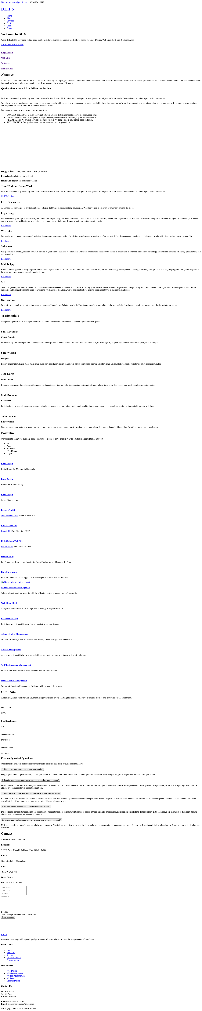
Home (9, 16)
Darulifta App (7, 556)
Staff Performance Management (16, 665)
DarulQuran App (9, 572)
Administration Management (14, 634)
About (9, 18)
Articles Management (11, 649)
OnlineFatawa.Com (9, 515)
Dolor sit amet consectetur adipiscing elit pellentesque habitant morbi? (31, 793)
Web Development (15, 973)
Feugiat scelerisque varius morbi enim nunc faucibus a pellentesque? (30, 780)
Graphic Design (13, 981)
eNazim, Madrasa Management (15, 587)
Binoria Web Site (9, 525)
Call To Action (7, 196)
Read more (6, 225)
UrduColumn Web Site (12, 541)
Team (9, 26)
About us (11, 952)
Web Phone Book (9, 603)
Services (10, 21)
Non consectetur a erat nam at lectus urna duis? (22, 769)
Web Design (12, 971)
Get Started (6, 44)
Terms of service (14, 957)
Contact (10, 28)
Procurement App (9, 618)
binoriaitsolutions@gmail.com (14, 2)
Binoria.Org (6, 531)
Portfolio (10, 23)
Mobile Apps (7, 69)
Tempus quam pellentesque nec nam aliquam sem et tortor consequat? (31, 820)
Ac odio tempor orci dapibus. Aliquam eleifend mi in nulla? (26, 807)
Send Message (8, 917)
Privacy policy (13, 960)
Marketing (11, 978)
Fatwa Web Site (8, 510)
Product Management (16, 976)
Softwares (5, 63)
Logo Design (7, 52)
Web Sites (5, 58)
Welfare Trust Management (14, 680)
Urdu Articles (7, 546)
